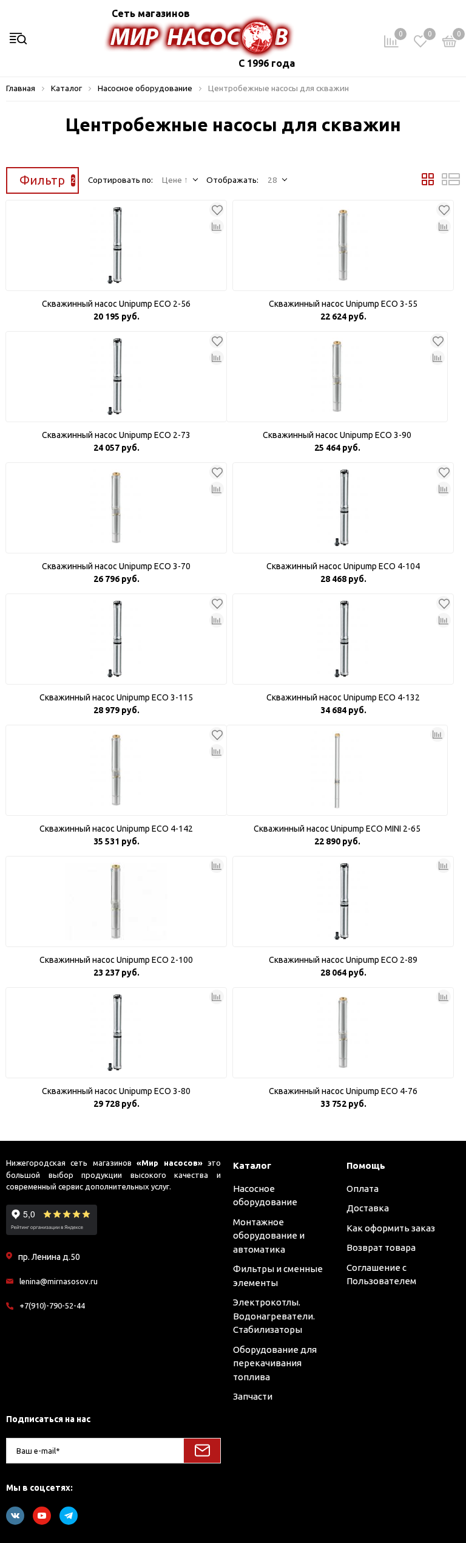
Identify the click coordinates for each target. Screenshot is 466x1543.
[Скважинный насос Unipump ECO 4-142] (116, 770)
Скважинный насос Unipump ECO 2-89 (343, 960)
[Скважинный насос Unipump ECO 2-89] (343, 901)
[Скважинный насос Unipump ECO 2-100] (116, 901)
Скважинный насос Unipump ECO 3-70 (116, 566)
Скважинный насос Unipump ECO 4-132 (343, 697)
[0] (449, 43)
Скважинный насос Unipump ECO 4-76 (343, 1091)
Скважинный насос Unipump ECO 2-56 (116, 304)
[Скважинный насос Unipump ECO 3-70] (116, 507)
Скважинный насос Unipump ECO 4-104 (343, 566)
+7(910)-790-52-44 (52, 1305)
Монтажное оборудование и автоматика (269, 1235)
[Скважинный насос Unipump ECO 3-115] (116, 639)
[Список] (451, 182)
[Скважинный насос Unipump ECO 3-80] (116, 1032)
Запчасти (252, 1396)
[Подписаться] (202, 1451)
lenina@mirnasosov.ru (58, 1281)
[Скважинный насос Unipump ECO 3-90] (337, 376)
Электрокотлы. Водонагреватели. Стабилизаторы (274, 1316)
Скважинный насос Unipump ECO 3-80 (116, 1091)
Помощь (365, 1165)
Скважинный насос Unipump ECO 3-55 (343, 304)
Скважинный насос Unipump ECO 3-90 (337, 435)
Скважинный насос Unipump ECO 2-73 (116, 435)
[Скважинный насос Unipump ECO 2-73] (116, 376)
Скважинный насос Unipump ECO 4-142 (116, 828)
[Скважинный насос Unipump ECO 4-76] (343, 1032)
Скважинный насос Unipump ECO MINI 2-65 (337, 828)
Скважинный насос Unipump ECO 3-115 (116, 697)
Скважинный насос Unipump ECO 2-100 (116, 960)
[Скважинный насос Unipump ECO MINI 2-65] (337, 770)
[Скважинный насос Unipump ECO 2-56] (116, 245)
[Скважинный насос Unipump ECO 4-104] (343, 507)
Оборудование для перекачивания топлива (275, 1363)
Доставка (367, 1208)
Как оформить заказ (390, 1228)
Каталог (252, 1165)
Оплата (362, 1188)
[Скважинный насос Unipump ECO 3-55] (343, 245)
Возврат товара (381, 1247)
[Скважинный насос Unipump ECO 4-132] (343, 639)
